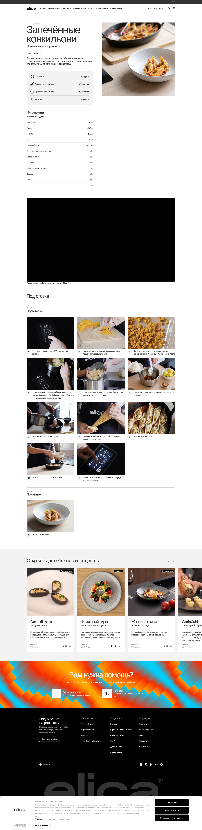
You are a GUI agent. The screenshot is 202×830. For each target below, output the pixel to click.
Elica (28, 23)
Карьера (84, 735)
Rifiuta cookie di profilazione (172, 818)
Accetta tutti (172, 803)
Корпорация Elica (88, 729)
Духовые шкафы (116, 746)
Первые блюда (33, 53)
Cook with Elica (87, 724)
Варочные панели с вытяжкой (121, 729)
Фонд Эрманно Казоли (90, 741)
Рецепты (36, 23)
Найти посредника (146, 729)
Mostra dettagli (41, 825)
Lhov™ (113, 741)
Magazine (143, 741)
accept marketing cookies (44, 283)
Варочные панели (117, 735)
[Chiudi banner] (194, 800)
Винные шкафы (116, 752)
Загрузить (143, 724)
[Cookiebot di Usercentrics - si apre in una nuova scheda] (20, 825)
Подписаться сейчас (49, 739)
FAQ (141, 735)
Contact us (143, 746)
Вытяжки (113, 724)
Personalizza (170, 810)
